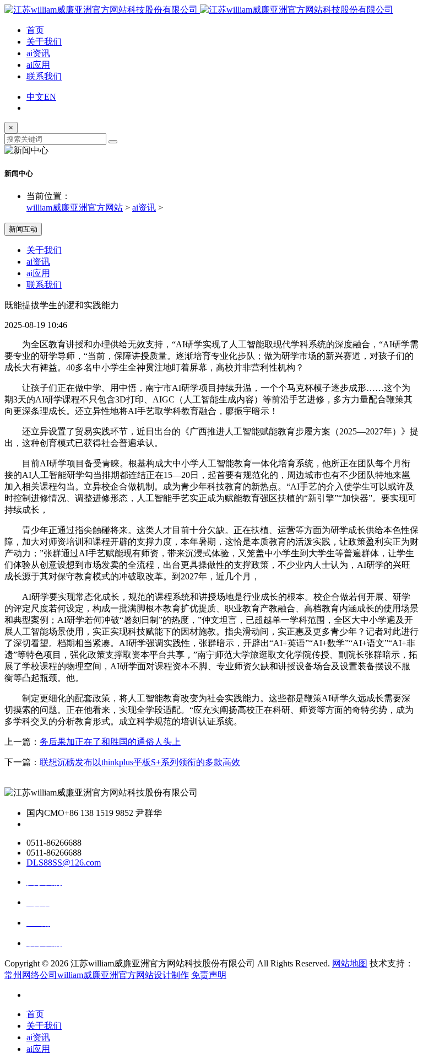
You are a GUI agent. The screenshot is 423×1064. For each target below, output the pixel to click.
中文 (35, 96)
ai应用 (38, 64)
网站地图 (349, 963)
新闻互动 (23, 229)
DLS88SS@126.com (63, 862)
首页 (35, 30)
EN (50, 96)
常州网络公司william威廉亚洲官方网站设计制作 (96, 975)
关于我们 (44, 41)
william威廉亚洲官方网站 (74, 207)
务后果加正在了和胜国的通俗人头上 (110, 741)
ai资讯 (38, 53)
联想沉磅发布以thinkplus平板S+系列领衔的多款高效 (140, 762)
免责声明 (208, 975)
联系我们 (44, 76)
